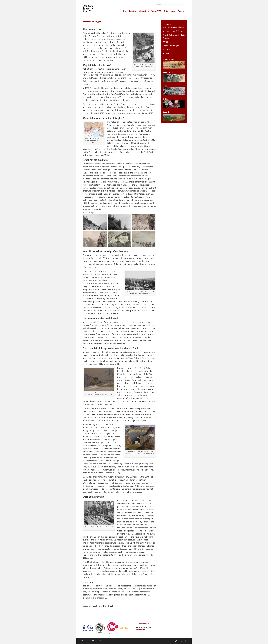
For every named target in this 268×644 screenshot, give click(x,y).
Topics (166, 11)
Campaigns (132, 11)
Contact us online (142, 623)
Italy (167, 53)
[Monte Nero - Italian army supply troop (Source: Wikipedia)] (119, 239)
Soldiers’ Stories (144, 11)
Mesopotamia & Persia (173, 31)
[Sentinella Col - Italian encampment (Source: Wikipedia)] (143, 222)
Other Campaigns (171, 45)
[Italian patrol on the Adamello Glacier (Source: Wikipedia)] (143, 239)
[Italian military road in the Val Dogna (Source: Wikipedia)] (95, 222)
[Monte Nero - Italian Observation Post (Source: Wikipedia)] (95, 239)
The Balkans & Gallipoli (173, 27)
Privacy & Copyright (177, 641)
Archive (173, 11)
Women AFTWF (156, 11)
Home (124, 11)
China (167, 49)
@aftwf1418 (140, 630)
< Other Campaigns (92, 21)
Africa (165, 42)
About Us (181, 11)
